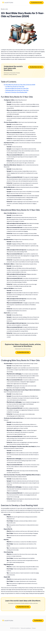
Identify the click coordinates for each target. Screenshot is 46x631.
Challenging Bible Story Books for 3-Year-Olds (16, 90)
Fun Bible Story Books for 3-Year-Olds (14, 86)
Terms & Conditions (26, 628)
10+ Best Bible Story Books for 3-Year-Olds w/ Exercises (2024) (19, 84)
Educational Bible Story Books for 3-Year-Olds (16, 88)
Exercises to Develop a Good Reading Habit (16, 92)
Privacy (34, 628)
